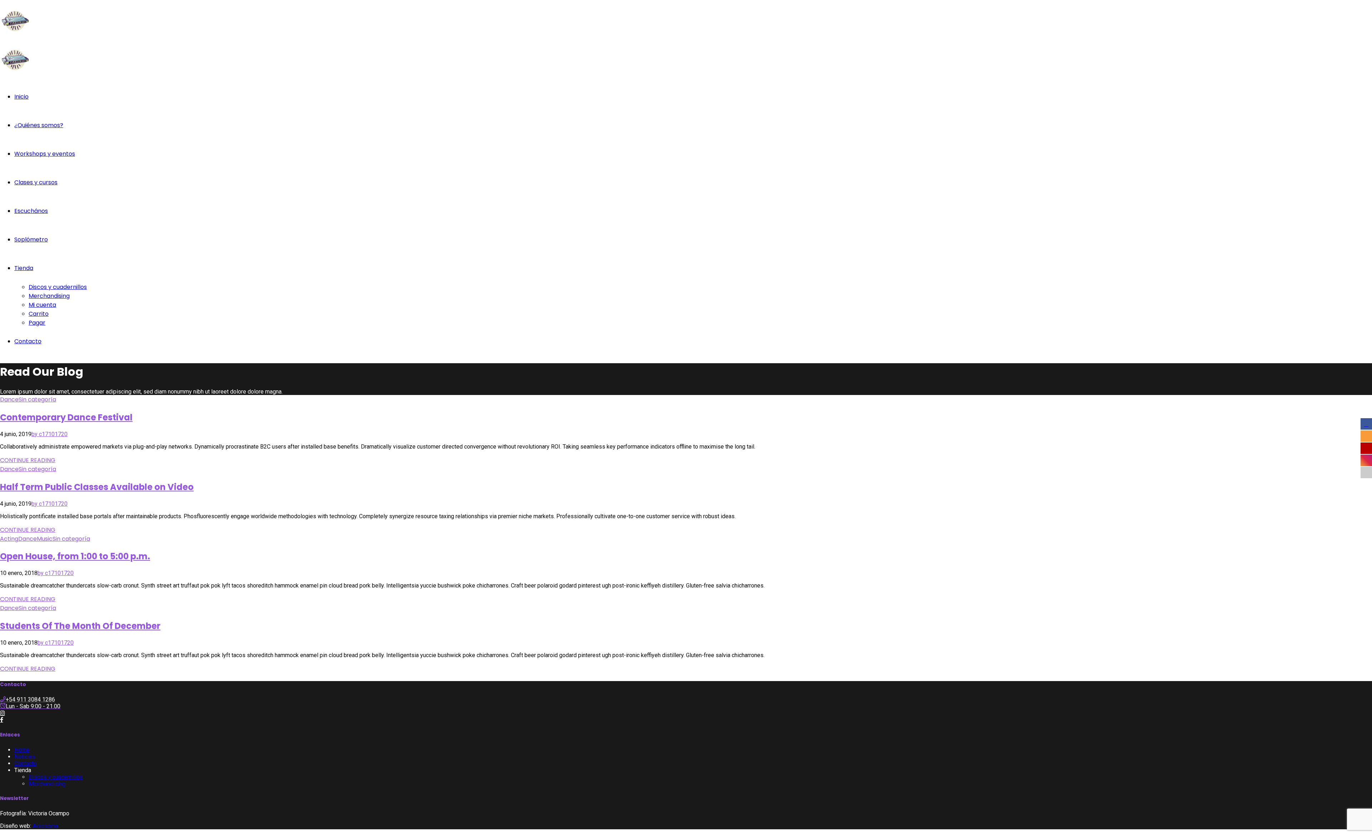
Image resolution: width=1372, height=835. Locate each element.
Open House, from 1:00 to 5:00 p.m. (75, 556)
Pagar (37, 323)
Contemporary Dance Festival (66, 417)
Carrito (39, 314)
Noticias (24, 756)
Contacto (27, 341)
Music (45, 539)
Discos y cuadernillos (58, 287)
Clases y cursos (36, 182)
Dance (9, 399)
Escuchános (31, 211)
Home (21, 749)
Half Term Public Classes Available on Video (97, 487)
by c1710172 (47, 434)
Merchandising (49, 296)
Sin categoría (37, 399)
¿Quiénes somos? (38, 125)
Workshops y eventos (44, 154)
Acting (9, 539)
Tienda (23, 268)
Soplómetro (31, 239)
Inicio (21, 96)
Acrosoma (45, 825)
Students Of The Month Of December (80, 626)
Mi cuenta (42, 305)
